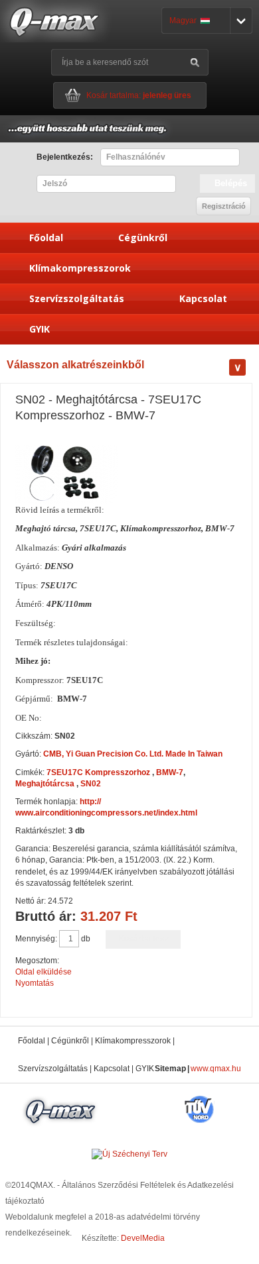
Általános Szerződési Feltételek (118, 1185)
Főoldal (46, 237)
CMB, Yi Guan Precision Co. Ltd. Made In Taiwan (132, 754)
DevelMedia (143, 1238)
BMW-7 (169, 772)
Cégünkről (142, 237)
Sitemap (170, 1068)
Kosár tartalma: (138, 95)
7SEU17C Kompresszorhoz (99, 772)
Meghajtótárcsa (45, 783)
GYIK (39, 329)
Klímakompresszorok (80, 268)
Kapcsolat (203, 298)
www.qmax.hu (216, 1068)
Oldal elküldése (43, 971)
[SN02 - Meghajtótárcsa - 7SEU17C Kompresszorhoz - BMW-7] (66, 473)
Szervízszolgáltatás (76, 298)
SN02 (90, 783)
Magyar (184, 20)
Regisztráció (224, 206)
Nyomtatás (34, 983)
